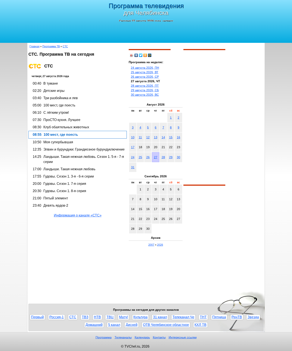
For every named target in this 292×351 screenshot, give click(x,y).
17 (132, 147)
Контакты (159, 337)
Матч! (123, 317)
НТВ (97, 317)
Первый (37, 317)
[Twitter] (141, 55)
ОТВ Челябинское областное (166, 325)
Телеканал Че (183, 317)
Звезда (253, 317)
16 (178, 137)
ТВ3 (85, 317)
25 (140, 157)
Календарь (142, 337)
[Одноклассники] (145, 55)
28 (163, 157)
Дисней (131, 325)
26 (148, 157)
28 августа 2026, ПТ (145, 85)
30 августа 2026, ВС (145, 94)
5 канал (114, 325)
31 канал (160, 317)
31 (132, 167)
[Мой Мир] (149, 55)
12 (148, 137)
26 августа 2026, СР (145, 76)
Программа (104, 337)
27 (155, 157)
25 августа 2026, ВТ (144, 72)
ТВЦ (110, 317)
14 (163, 137)
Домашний (94, 325)
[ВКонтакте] (136, 55)
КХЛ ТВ (200, 325)
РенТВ (237, 317)
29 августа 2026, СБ (145, 90)
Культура (140, 317)
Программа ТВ (51, 46)
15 (171, 137)
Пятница (219, 317)
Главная (34, 46)
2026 (160, 244)
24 (132, 157)
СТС (65, 46)
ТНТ (203, 317)
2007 (151, 244)
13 (155, 137)
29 (171, 157)
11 (140, 137)
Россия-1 (56, 317)
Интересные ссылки (183, 337)
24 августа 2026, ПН (145, 67)
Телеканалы (123, 337)
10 (132, 137)
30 (178, 157)
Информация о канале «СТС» (78, 215)
